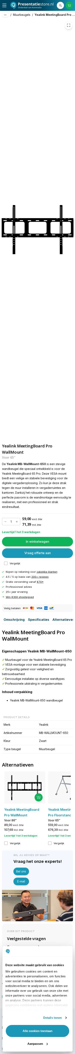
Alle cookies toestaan (37, 1031)
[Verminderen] (5, 522)
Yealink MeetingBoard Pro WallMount (55, 14)
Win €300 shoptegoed (20, 597)
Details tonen (52, 1017)
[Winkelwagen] (69, 5)
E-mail (21, 881)
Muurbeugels (21, 14)
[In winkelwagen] (39, 797)
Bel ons (21, 871)
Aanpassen (35, 1043)
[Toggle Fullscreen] (69, 25)
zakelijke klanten (47, 571)
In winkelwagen (37, 542)
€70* (40, 581)
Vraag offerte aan (37, 553)
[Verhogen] (17, 522)
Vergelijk (15, 563)
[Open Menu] (4, 5)
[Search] (60, 5)
